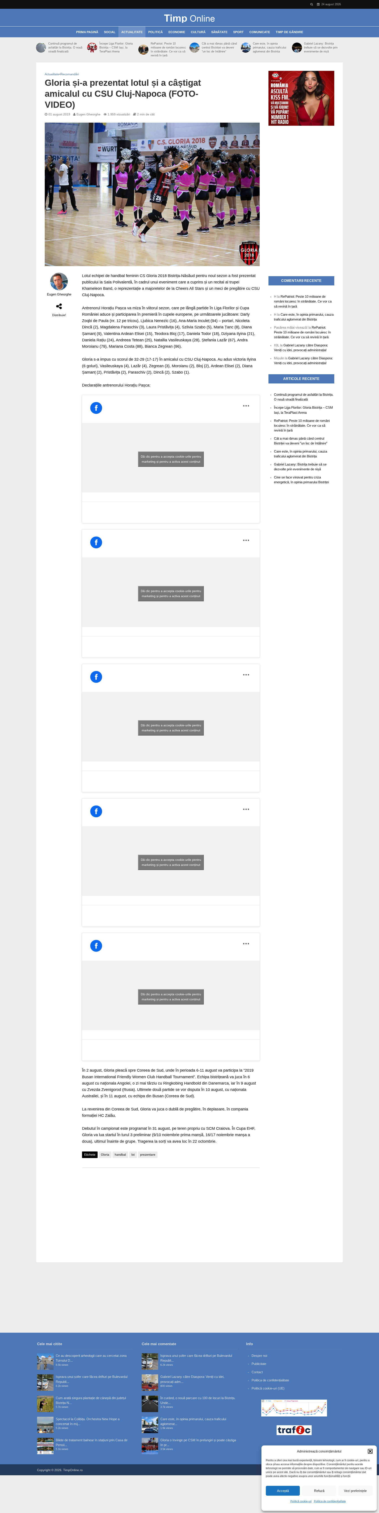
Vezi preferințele (355, 1491)
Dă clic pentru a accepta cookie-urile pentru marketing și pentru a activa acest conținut (171, 459)
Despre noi (259, 1355)
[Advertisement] (171, 1206)
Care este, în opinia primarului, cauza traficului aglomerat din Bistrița (269, 47)
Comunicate (259, 32)
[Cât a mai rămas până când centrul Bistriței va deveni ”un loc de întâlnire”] (195, 48)
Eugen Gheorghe (88, 114)
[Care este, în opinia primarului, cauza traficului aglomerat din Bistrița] (246, 48)
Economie (176, 32)
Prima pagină (87, 32)
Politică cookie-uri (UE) (268, 1388)
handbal (120, 1154)
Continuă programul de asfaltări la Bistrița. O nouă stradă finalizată (65, 47)
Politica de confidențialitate (330, 1501)
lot (133, 1154)
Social (110, 32)
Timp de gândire (289, 32)
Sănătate (219, 32)
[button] (370, 1451)
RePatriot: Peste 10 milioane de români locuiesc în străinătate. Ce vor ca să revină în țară (168, 49)
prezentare (147, 1154)
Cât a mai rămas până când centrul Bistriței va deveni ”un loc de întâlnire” (219, 47)
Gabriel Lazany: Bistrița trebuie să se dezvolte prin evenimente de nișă (321, 47)
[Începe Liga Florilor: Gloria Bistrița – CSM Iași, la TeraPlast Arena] (92, 48)
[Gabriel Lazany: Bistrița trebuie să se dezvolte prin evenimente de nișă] (297, 48)
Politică (155, 32)
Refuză (319, 1491)
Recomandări (69, 74)
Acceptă (283, 1491)
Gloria (105, 1154)
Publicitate (259, 1364)
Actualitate (132, 32)
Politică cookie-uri (301, 1501)
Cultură (198, 32)
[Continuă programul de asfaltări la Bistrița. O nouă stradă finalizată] (41, 48)
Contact (257, 1372)
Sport (238, 32)
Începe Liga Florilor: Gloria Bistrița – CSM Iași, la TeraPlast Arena (116, 47)
